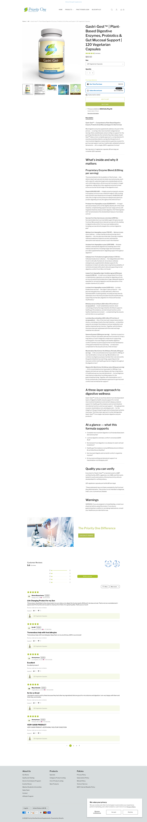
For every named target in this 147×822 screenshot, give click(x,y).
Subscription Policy (83, 778)
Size (87, 60)
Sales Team (26, 790)
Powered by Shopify (57, 818)
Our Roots (25, 775)
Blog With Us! (96, 10)
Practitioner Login (82, 10)
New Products (54, 784)
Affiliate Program (27, 796)
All (28, 21)
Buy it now (105, 104)
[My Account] (116, 10)
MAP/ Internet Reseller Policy (86, 787)
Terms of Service (82, 784)
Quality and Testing (28, 778)
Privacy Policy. (131, 807)
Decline (130, 812)
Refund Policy (81, 781)
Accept (113, 812)
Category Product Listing (58, 778)
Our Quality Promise (86, 535)
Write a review (87, 576)
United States (39, 808)
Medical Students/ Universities (32, 787)
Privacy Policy (81, 775)
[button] (90, 53)
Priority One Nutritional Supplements (38, 818)
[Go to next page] (79, 745)
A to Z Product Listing (56, 781)
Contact (25, 793)
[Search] (111, 10)
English (26, 808)
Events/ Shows (27, 784)
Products (68, 10)
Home (60, 10)
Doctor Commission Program (31, 781)
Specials (52, 775)
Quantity (88, 69)
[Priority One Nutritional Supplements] (35, 9)
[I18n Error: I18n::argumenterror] (27, 89)
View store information (93, 113)
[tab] (89, 118)
